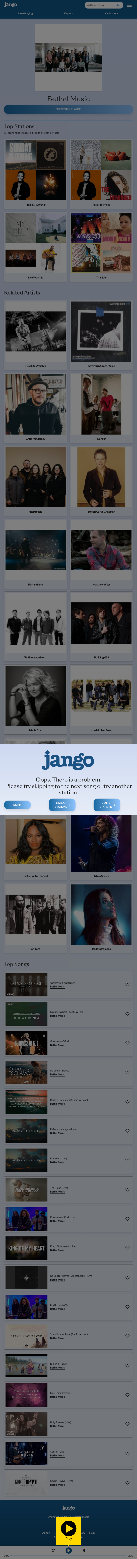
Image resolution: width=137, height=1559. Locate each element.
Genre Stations (106, 804)
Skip (16, 804)
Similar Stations (61, 804)
